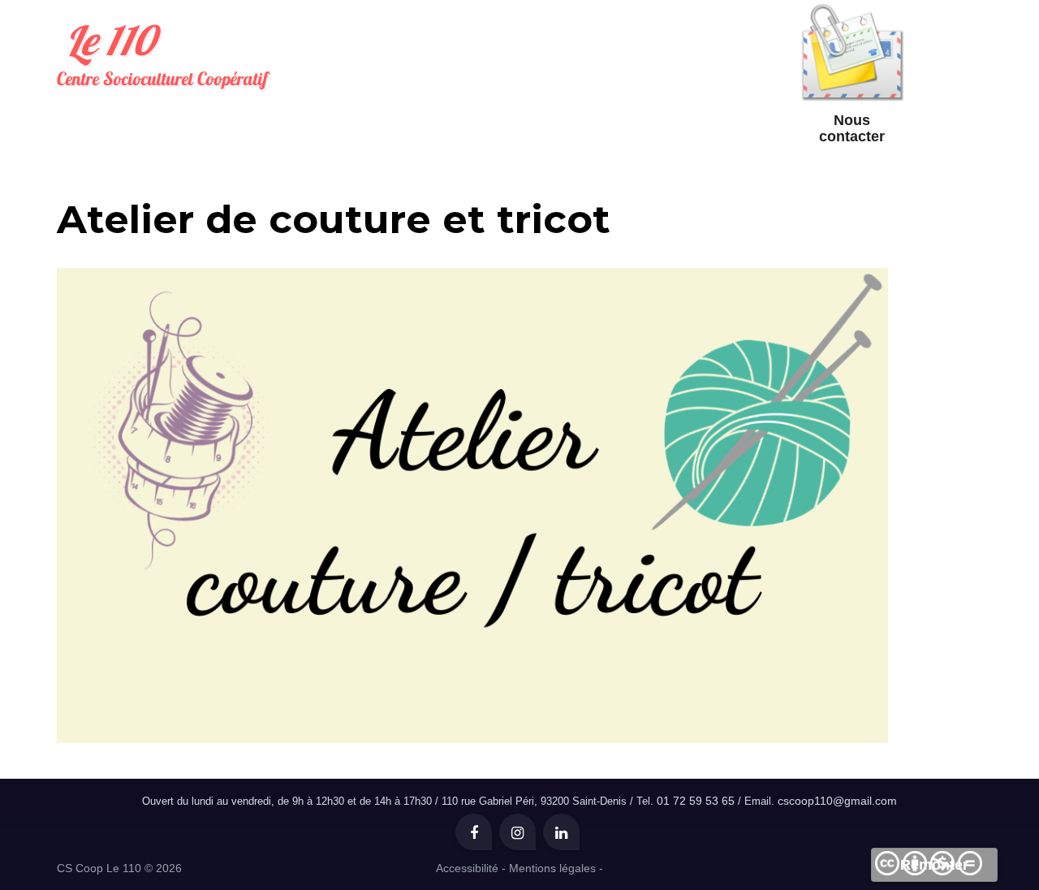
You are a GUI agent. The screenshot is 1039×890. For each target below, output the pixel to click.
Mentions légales (552, 868)
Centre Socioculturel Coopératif (162, 52)
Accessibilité (467, 868)
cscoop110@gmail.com (837, 800)
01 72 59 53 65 (696, 800)
